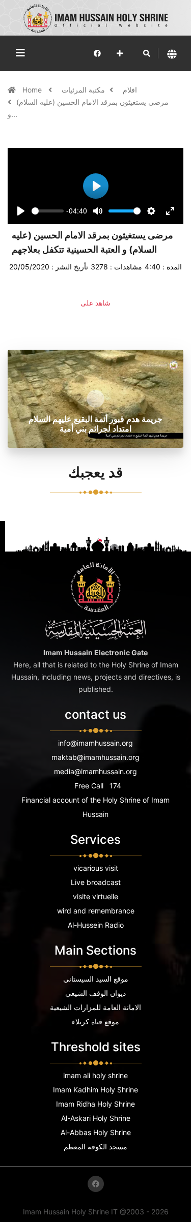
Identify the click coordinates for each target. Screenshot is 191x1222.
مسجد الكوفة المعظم (95, 1146)
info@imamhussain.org (95, 743)
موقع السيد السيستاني (95, 978)
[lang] (171, 53)
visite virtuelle (95, 896)
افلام (130, 89)
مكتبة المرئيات (83, 89)
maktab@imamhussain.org (95, 757)
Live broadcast (96, 882)
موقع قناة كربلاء (95, 1021)
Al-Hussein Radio (96, 925)
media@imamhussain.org (95, 771)
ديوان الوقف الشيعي (95, 993)
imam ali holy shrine (95, 1075)
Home (33, 89)
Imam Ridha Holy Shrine (95, 1103)
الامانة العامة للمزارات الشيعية (95, 1007)
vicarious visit (95, 868)
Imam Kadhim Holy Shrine (95, 1089)
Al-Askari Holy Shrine (95, 1118)
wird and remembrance (95, 910)
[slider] (48, 211)
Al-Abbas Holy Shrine (96, 1132)
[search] (146, 53)
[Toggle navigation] (20, 53)
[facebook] (97, 53)
